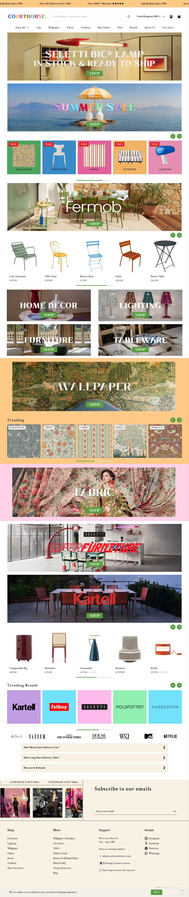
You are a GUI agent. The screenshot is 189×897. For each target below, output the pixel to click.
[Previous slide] (172, 136)
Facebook (154, 843)
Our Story (58, 843)
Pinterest (154, 848)
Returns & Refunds (34, 768)
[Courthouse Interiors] (26, 16)
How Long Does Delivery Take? (41, 757)
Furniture (12, 838)
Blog (55, 873)
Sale (39, 27)
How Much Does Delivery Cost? (41, 747)
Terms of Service (62, 868)
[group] (24, 157)
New (120, 27)
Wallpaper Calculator (64, 838)
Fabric (70, 27)
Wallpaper (54, 27)
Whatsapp (154, 853)
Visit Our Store (15, 868)
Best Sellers (104, 27)
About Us (150, 27)
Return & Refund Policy (65, 858)
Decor (10, 858)
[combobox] (91, 16)
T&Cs (56, 848)
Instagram (154, 838)
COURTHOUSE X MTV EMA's (28, 782)
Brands (133, 27)
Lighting (11, 843)
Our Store (168, 27)
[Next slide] (179, 136)
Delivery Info (60, 853)
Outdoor (86, 27)
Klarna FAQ (59, 863)
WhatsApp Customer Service (116, 863)
